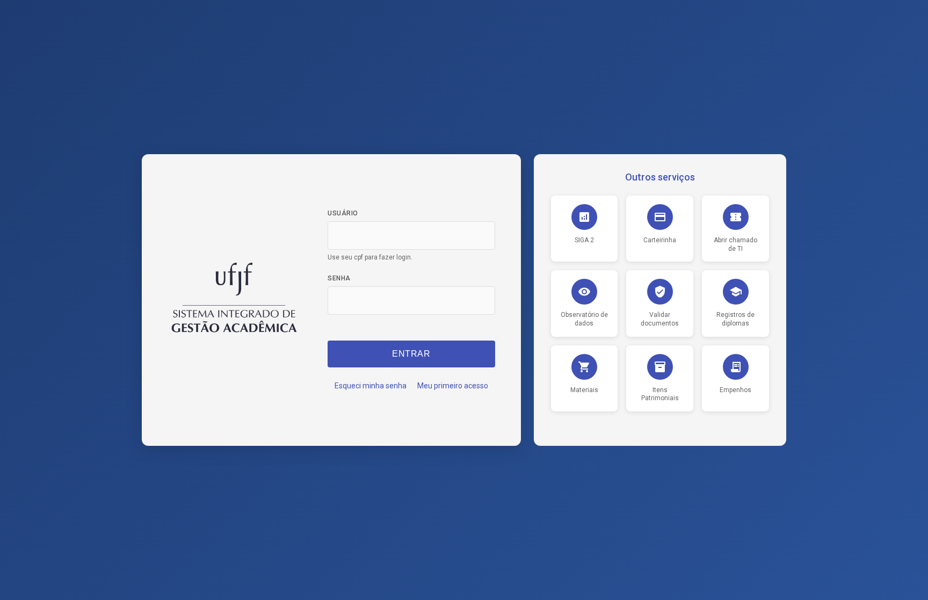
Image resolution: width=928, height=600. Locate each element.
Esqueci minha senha (371, 385)
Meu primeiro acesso (452, 385)
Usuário (343, 213)
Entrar (411, 353)
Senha (339, 278)
